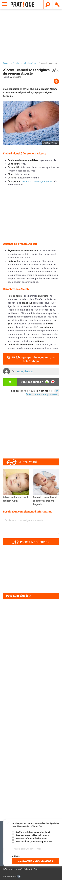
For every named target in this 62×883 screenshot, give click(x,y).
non (53, 381)
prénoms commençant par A (37, 181)
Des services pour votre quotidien (34, 841)
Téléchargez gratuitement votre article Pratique (33, 359)
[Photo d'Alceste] (31, 122)
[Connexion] (57, 4)
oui (47, 381)
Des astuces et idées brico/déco (32, 835)
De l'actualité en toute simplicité (33, 832)
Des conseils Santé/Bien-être (31, 838)
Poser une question (35, 542)
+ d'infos (16, 856)
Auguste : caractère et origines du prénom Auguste (45, 501)
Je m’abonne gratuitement (35, 860)
